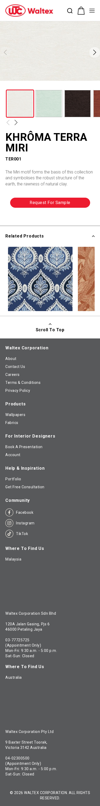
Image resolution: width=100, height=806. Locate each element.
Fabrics (11, 423)
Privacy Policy (17, 390)
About (11, 359)
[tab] (30, 227)
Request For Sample (50, 202)
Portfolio (13, 479)
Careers (12, 374)
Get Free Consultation (25, 487)
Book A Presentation (24, 447)
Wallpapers (15, 415)
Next (16, 122)
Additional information (29, 226)
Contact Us (15, 366)
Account (13, 455)
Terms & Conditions (23, 382)
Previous (8, 122)
